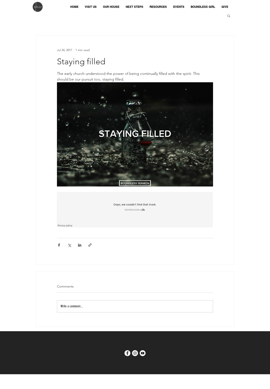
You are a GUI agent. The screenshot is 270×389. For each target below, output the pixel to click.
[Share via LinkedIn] (80, 245)
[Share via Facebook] (59, 245)
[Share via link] (90, 245)
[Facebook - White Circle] (127, 353)
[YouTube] (143, 353)
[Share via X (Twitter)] (69, 245)
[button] (111, 6)
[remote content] (135, 210)
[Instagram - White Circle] (135, 353)
